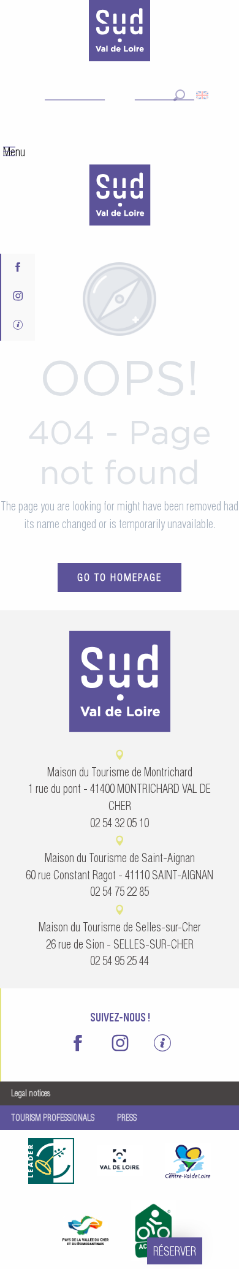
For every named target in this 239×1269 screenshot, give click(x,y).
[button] (179, 95)
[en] (203, 95)
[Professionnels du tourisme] (18, 326)
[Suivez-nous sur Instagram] (18, 296)
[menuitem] (119, 196)
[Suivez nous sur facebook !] (18, 268)
